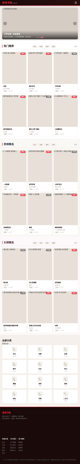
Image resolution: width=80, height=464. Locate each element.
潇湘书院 (7, 2)
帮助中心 (13, 450)
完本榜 (21, 450)
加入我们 (13, 445)
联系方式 (13, 447)
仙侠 (3, 447)
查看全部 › (5, 344)
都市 (3, 450)
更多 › (76, 46)
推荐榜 (21, 447)
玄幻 (3, 442)
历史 (3, 453)
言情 (3, 445)
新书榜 (21, 445)
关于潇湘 (13, 442)
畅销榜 (21, 442)
